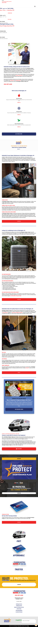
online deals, (12, 80)
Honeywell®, (27, 367)
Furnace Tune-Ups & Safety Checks (8, 205)
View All (19, 102)
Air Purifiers (4, 358)
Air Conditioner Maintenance (7, 280)
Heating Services (19, 604)
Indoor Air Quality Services (19, 607)
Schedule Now (3, 31)
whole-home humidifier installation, (17, 312)
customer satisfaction (19, 75)
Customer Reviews (19, 612)
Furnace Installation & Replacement (9, 212)
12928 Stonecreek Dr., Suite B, (19, 597)
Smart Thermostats (5, 365)
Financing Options (19, 610)
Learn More (19, 221)
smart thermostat (5, 312)
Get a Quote (2, 21)
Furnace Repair (5, 200)
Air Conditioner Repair (6, 274)
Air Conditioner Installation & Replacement (10, 292)
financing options (18, 80)
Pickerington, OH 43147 (19, 598)
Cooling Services (19, 605)
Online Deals (19, 608)
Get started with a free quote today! (15, 295)
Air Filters (4, 352)
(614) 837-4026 (4, 2)
